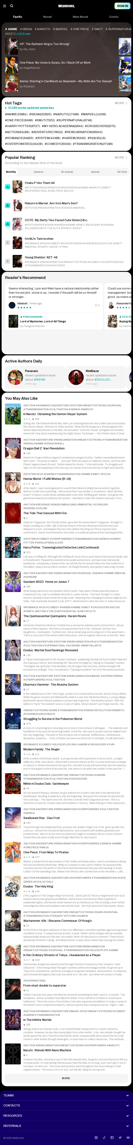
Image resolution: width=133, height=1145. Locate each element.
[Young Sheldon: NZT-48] (66, 261)
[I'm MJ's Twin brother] (66, 243)
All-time (122, 171)
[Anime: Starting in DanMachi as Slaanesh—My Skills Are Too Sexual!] (58, 82)
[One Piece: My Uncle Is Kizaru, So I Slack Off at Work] (58, 64)
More (120, 103)
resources (12, 1115)
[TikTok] (104, 1137)
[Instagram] (96, 1137)
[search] (12, 5)
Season (38, 171)
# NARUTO (42, 29)
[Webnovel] (66, 5)
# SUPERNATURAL (118, 29)
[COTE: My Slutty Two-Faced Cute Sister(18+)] (66, 224)
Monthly (11, 171)
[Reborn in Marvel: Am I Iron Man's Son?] (66, 205)
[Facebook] (112, 1137)
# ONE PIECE (80, 29)
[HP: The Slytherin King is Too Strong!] (58, 45)
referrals (12, 1126)
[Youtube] (128, 1137)
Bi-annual (67, 171)
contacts (11, 1105)
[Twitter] (120, 1137)
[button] (18, 17)
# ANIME (11, 29)
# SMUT (97, 29)
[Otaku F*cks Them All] (66, 187)
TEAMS (8, 1095)
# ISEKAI (26, 29)
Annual (95, 171)
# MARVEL (60, 29)
